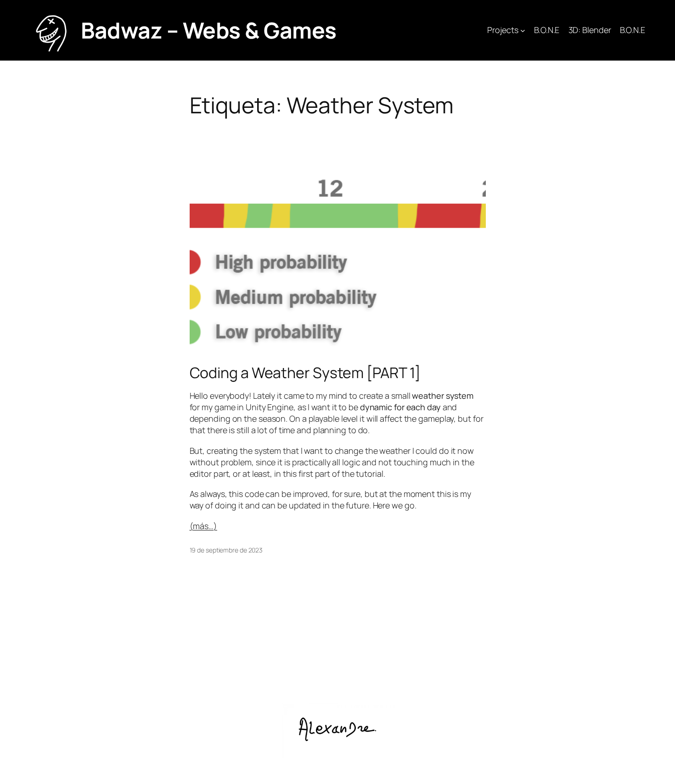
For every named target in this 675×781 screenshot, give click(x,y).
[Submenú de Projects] (522, 30)
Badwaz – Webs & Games (209, 30)
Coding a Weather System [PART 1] (305, 372)
